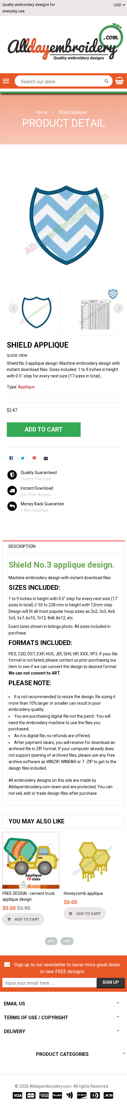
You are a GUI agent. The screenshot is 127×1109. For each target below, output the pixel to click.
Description (22, 546)
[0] (11, 457)
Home (41, 112)
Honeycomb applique (83, 893)
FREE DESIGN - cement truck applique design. (28, 896)
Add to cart (26, 919)
